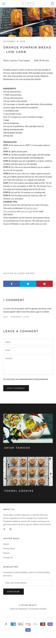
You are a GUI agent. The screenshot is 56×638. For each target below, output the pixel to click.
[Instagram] (10, 529)
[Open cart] (52, 3)
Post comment (16, 388)
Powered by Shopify (37, 608)
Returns (6, 553)
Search (6, 544)
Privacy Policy (9, 548)
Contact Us (8, 557)
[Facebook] (4, 529)
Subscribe (13, 592)
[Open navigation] (3, 4)
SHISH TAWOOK (17, 447)
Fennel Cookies (19, 490)
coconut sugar (26, 211)
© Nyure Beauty (28, 605)
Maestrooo (23, 608)
